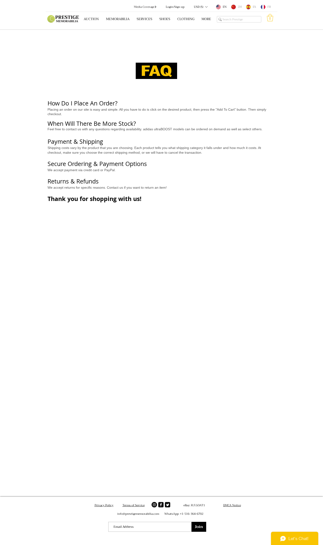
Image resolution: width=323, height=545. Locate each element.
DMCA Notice (232, 505)
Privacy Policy (104, 505)
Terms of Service (133, 505)
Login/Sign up (175, 7)
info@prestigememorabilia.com (138, 513)
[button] (200, 7)
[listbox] (200, 7)
